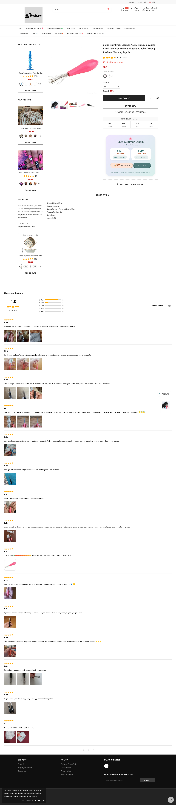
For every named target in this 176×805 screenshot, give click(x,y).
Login (148, 8)
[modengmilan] (26, 136)
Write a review (157, 306)
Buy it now (130, 106)
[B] (26, 266)
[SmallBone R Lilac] (26, 84)
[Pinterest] (106, 766)
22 (39, 84)
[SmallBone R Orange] (30, 84)
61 (39, 184)
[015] (21, 183)
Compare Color (92, 93)
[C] (30, 266)
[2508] (30, 183)
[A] (21, 266)
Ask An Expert (138, 184)
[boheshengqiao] (21, 136)
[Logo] (33, 15)
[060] (35, 183)
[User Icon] (143, 9)
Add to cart (30, 90)
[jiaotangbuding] (35, 136)
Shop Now (142, 165)
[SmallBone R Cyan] (35, 84)
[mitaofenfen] (30, 136)
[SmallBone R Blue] (21, 84)
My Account (150, 10)
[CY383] (26, 183)
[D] (35, 266)
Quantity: (106, 82)
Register (155, 8)
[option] (73, 70)
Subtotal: (106, 91)
